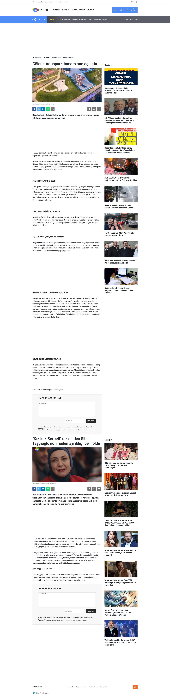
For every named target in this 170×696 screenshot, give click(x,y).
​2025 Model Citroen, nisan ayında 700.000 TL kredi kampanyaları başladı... (83, 19)
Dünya (74, 10)
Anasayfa (38, 57)
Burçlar (66, 10)
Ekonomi (90, 10)
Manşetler (40, 2)
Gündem (46, 57)
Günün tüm (131, 19)
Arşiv (58, 2)
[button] (89, 109)
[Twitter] (39, 109)
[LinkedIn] (43, 109)
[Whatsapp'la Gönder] (48, 109)
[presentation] (39, 19)
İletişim (84, 687)
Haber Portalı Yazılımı (42, 693)
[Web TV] (132, 2)
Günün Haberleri (49, 2)
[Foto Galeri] (136, 2)
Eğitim (82, 10)
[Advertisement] (85, 40)
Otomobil (56, 10)
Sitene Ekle (65, 2)
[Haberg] (40, 10)
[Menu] (115, 10)
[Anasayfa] (33, 2)
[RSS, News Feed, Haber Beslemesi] (135, 687)
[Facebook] (34, 109)
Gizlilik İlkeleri (93, 687)
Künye (78, 687)
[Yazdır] (53, 109)
